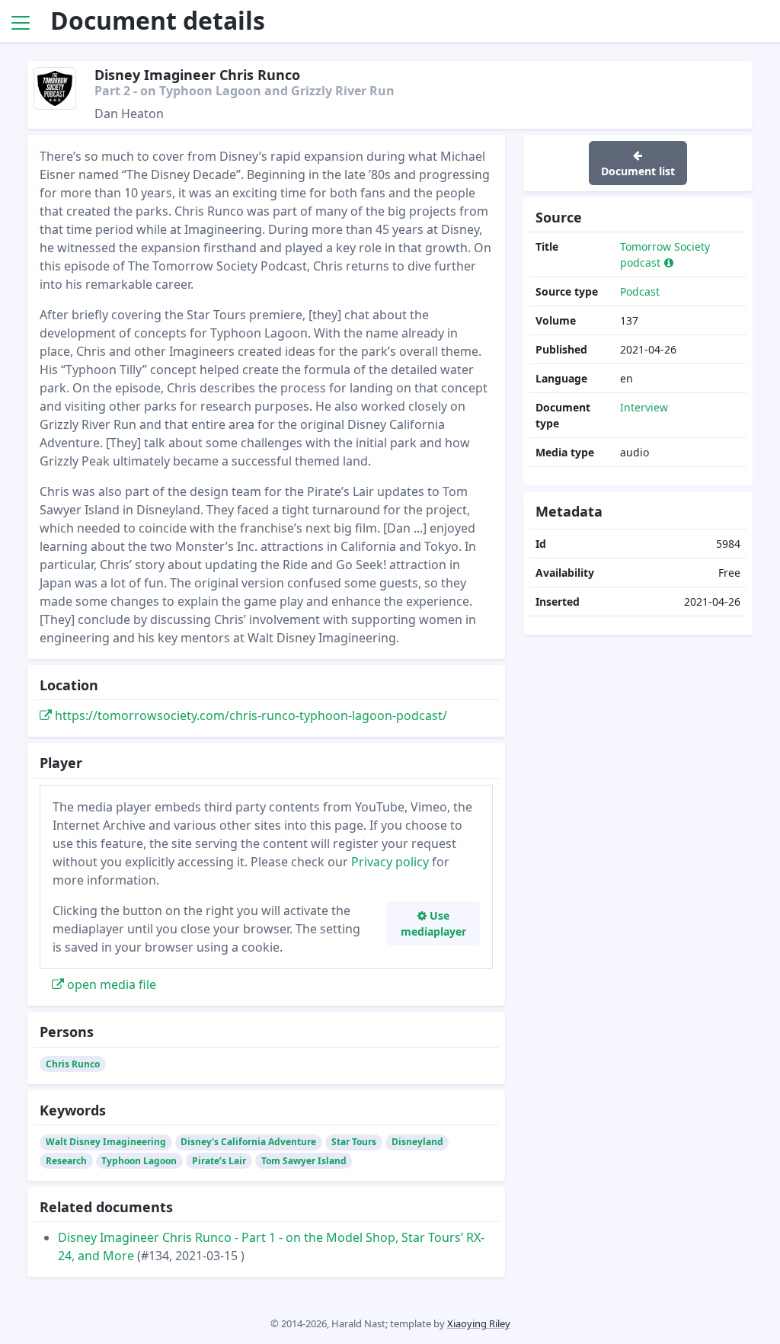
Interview (644, 407)
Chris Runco (73, 1064)
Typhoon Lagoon (139, 1160)
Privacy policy (390, 861)
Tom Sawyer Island (304, 1160)
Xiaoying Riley (478, 1323)
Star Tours (353, 1141)
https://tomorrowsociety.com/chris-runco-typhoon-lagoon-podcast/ (249, 715)
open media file (110, 984)
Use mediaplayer (433, 923)
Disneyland (417, 1141)
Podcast (640, 291)
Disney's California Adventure (248, 1141)
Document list (638, 171)
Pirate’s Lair (219, 1160)
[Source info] (668, 262)
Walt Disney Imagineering (106, 1141)
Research (66, 1160)
